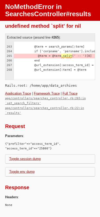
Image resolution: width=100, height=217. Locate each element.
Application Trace (18, 93)
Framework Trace (47, 93)
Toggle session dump (25, 159)
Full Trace (70, 93)
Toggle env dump (22, 172)
